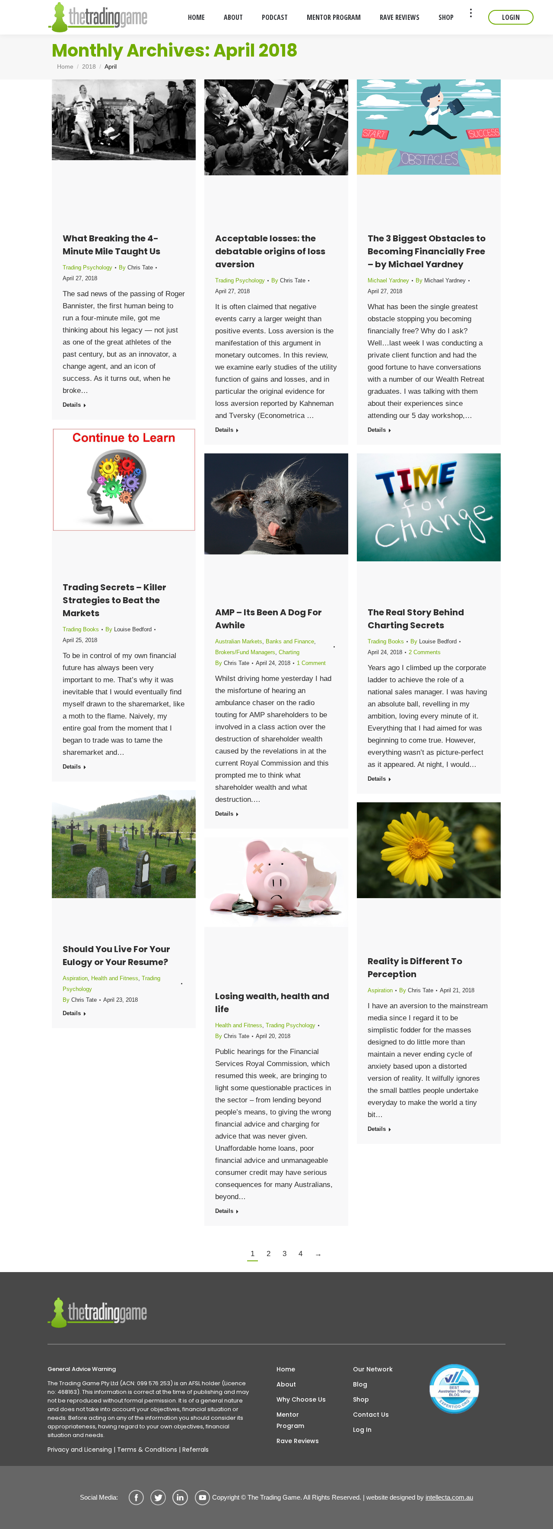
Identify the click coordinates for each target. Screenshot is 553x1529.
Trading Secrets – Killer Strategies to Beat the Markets (114, 600)
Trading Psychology (87, 267)
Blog (360, 1384)
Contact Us (371, 1414)
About (286, 1384)
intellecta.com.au (449, 1497)
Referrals (195, 1449)
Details (72, 405)
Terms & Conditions (147, 1449)
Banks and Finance (290, 641)
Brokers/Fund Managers (245, 652)
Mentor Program (290, 1420)
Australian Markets (238, 641)
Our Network (373, 1369)
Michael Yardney (388, 280)
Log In (362, 1429)
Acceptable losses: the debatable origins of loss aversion (270, 251)
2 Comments (425, 652)
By (136, 267)
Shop (361, 1399)
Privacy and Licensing (80, 1449)
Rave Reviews (297, 1441)
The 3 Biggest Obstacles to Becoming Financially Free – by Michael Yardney (427, 251)
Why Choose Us (301, 1399)
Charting (289, 652)
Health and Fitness (114, 978)
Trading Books (81, 629)
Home (285, 1369)
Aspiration (75, 978)
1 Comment (311, 663)
